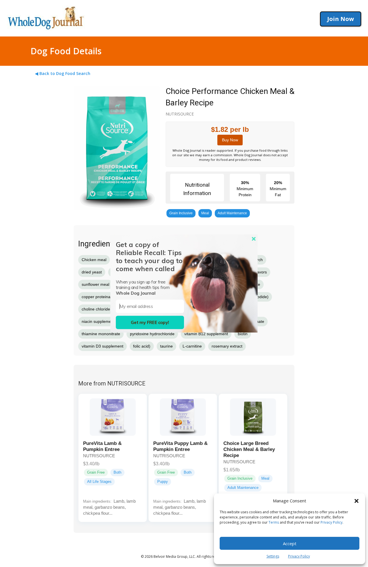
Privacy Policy (331, 522)
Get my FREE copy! (150, 322)
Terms (274, 522)
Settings (273, 556)
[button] (356, 501)
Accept (289, 543)
